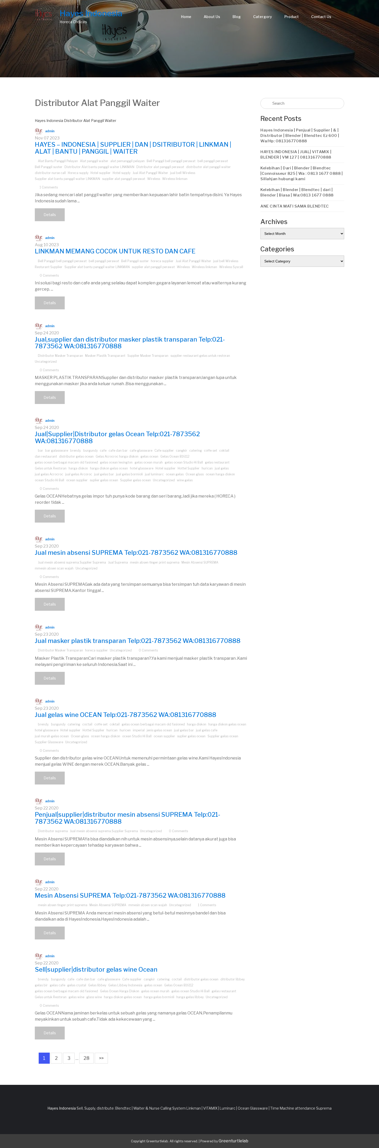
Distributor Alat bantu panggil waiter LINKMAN (99, 167)
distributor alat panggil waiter (208, 167)
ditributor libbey (232, 979)
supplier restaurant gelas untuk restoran (200, 356)
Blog (237, 16)
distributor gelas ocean (76, 456)
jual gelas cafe (206, 730)
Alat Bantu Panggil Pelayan (58, 161)
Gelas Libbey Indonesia (125, 985)
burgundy (90, 450)
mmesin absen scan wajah (54, 568)
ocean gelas (175, 474)
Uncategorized (46, 362)
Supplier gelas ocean (135, 480)
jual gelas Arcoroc (78, 474)
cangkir (181, 450)
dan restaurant (46, 456)
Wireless (153, 179)
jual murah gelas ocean (52, 736)
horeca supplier (162, 261)
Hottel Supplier (189, 468)
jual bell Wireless (182, 173)
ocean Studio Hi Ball (49, 480)
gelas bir (41, 985)
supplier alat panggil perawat (123, 179)
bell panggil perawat (212, 161)
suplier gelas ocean (104, 480)
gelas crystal (76, 985)
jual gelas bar (104, 474)
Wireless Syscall (231, 267)
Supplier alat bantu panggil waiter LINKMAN (67, 179)
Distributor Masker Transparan (60, 356)
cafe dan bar (118, 450)
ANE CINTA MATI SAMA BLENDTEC (294, 206)
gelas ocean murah (149, 462)
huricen (125, 730)
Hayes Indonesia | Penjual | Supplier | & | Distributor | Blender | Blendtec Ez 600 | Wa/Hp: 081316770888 (299, 135)
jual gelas (222, 468)
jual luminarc (154, 474)
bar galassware (56, 450)
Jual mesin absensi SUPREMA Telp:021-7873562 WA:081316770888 (136, 552)
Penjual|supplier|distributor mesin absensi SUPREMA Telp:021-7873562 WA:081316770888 (127, 818)
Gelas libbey (97, 985)
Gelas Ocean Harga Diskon (119, 991)
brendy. (75, 450)
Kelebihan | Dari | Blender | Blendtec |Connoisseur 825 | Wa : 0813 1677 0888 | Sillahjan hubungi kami (301, 173)
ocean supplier (77, 480)
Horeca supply (78, 173)
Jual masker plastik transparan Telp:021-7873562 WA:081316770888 (138, 641)
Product (291, 16)
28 (86, 1058)
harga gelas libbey (190, 997)
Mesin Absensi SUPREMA (200, 562)
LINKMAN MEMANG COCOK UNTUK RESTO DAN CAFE (115, 251)
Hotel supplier (100, 173)
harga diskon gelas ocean (109, 468)
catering (195, 450)
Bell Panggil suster (48, 167)
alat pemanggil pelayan (127, 161)
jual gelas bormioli (129, 474)
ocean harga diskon (220, 474)
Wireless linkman (174, 179)
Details (50, 214)
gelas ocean (149, 456)
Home (186, 16)
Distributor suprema (53, 831)
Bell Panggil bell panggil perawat (171, 161)
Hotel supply (121, 173)
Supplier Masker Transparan (147, 356)
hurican (207, 468)
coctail (87, 724)
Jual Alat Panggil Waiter (150, 173)
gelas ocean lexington (116, 462)
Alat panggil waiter (94, 161)
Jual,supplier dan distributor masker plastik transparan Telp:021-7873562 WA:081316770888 (130, 343)
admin (49, 131)
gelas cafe (57, 985)
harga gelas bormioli (159, 997)
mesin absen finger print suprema (154, 562)
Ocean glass (195, 474)
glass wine (94, 997)
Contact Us (321, 16)
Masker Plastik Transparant (105, 356)
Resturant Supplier (48, 267)
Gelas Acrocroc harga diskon (117, 456)
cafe (103, 450)
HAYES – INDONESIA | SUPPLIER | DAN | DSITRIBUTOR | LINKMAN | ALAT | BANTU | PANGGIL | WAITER (133, 148)
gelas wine (76, 997)
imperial (139, 730)
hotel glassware (141, 468)
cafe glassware (141, 450)
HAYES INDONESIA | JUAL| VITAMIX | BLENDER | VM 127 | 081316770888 (296, 155)
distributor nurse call (50, 173)
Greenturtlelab (233, 1140)
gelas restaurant (217, 462)
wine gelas (185, 480)
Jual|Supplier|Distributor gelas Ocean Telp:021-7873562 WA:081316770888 (117, 437)
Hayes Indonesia (91, 13)
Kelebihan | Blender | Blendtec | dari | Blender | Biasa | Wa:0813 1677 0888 (297, 192)
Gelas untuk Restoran (51, 468)
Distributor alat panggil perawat (160, 167)
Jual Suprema (118, 562)
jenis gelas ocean (159, 730)
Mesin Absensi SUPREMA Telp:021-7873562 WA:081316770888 (130, 895)
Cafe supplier (164, 450)
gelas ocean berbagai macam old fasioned (66, 462)
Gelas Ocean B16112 (175, 456)
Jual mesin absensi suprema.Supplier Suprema (72, 562)
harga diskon (78, 468)
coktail (224, 450)
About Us (212, 16)
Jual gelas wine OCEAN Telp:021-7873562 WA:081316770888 (125, 714)
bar (40, 450)
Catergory (262, 16)
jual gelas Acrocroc (49, 474)
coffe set (210, 450)
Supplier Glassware (49, 742)
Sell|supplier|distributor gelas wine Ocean (96, 969)
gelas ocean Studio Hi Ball (184, 462)
